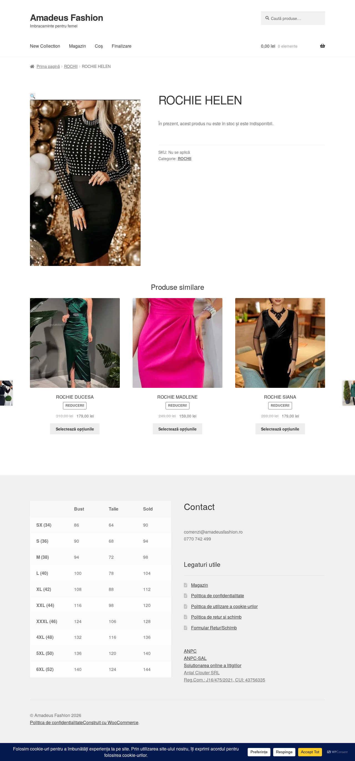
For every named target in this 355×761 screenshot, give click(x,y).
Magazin (77, 46)
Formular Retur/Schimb (214, 627)
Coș (99, 46)
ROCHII (71, 66)
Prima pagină (48, 66)
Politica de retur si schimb (216, 617)
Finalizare (121, 46)
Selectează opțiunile (75, 429)
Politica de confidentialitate (217, 595)
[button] (33, 96)
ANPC (190, 651)
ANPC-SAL (195, 658)
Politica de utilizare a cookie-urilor (224, 606)
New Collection (45, 46)
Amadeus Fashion (66, 17)
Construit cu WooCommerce (110, 722)
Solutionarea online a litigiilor (212, 665)
